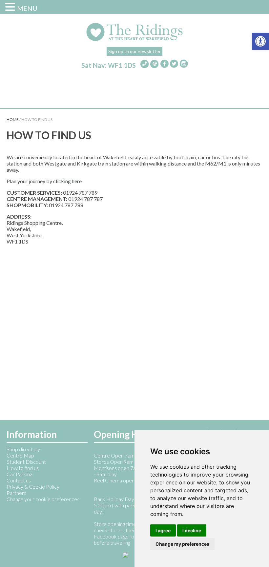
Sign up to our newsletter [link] (134, 51)
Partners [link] (16, 493)
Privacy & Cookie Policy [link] (33, 486)
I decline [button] (191, 530)
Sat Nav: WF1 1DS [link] (108, 65)
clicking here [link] (67, 181)
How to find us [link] (23, 468)
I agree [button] (163, 530)
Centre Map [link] (20, 455)
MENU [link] (27, 8)
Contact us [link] (19, 480)
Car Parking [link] (19, 474)
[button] (11, 6)
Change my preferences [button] (182, 544)
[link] (260, 41)
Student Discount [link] (26, 462)
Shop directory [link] (23, 449)
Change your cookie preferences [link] (43, 499)
